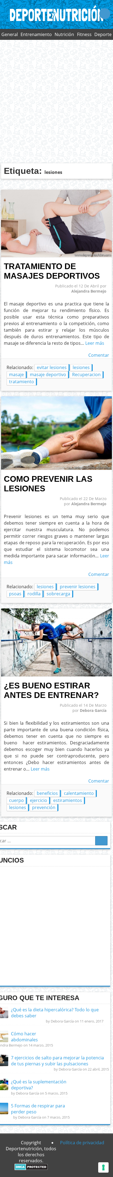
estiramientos (67, 800)
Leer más (94, 343)
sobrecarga (58, 594)
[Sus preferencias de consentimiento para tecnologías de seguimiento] (103, 1167)
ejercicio (38, 800)
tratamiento (21, 382)
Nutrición (64, 34)
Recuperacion (86, 374)
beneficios (47, 793)
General (9, 34)
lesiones (81, 367)
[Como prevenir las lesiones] (56, 468)
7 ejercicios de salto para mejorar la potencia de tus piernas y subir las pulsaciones (57, 1061)
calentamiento (79, 793)
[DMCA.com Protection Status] (31, 1169)
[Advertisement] (56, 101)
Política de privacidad (82, 1143)
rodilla (34, 594)
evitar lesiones (52, 367)
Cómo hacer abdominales (24, 1037)
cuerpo (16, 800)
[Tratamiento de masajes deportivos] (56, 256)
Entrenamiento (36, 34)
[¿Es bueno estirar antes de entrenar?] (56, 675)
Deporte (103, 34)
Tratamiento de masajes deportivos (52, 270)
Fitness (84, 34)
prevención (43, 807)
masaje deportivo (48, 374)
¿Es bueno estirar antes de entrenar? (51, 690)
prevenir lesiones (77, 587)
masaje (16, 374)
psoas (15, 594)
